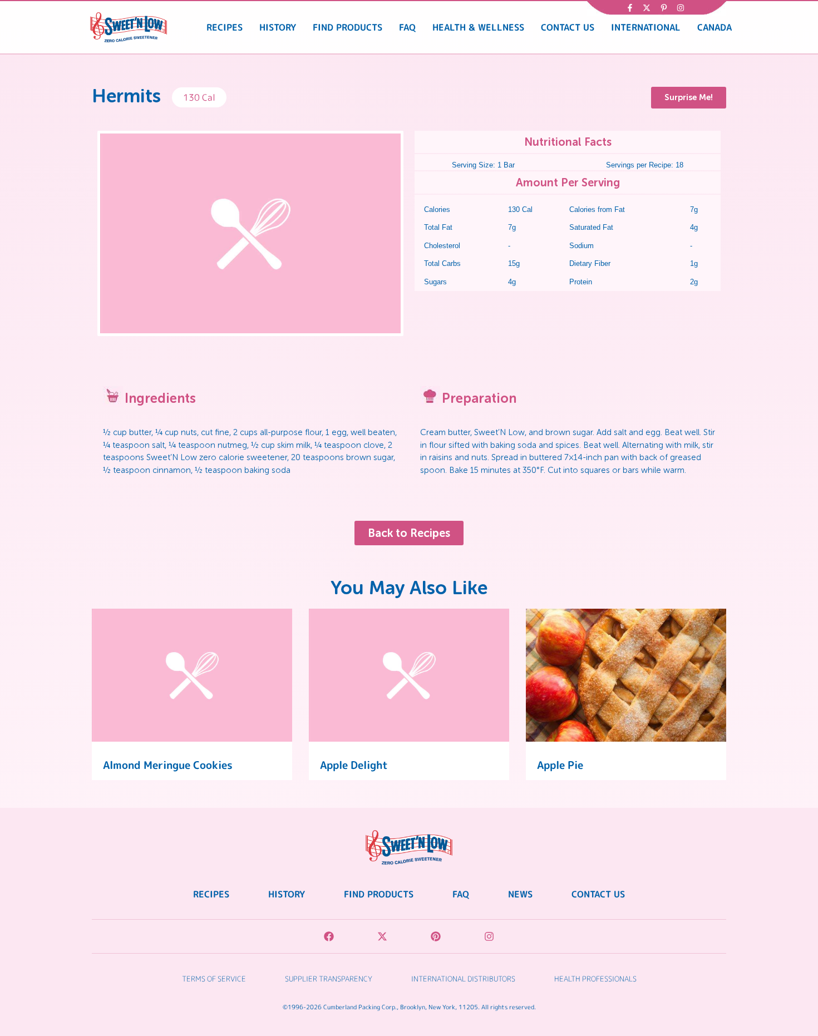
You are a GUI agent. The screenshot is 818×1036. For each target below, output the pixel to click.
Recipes (224, 27)
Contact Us (567, 27)
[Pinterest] (436, 936)
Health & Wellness (478, 27)
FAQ (407, 27)
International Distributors (463, 979)
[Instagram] (489, 936)
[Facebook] (329, 936)
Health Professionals (595, 979)
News (520, 894)
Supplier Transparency (328, 979)
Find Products (347, 27)
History (277, 27)
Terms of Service (214, 979)
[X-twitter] (382, 936)
